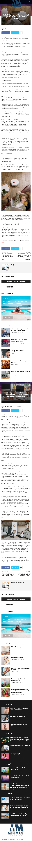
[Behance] (10, 836)
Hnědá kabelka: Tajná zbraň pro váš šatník (19, 725)
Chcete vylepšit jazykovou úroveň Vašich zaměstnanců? (20, 799)
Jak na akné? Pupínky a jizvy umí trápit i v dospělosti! (19, 709)
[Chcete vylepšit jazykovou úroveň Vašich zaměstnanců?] (5, 800)
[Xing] (22, 836)
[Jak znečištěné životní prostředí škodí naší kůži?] (5, 778)
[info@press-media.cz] (2, 29)
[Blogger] (12, 836)
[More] (21, 32)
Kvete (12, 354)
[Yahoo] (20, 836)
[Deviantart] (18, 836)
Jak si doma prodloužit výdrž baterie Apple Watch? (19, 340)
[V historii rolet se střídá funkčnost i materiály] (5, 375)
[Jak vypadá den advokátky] (5, 718)
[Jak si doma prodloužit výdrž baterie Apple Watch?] (5, 343)
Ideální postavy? (15, 754)
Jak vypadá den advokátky (17, 716)
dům (2, 242)
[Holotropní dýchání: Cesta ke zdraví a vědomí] (5, 770)
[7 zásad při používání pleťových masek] (5, 353)
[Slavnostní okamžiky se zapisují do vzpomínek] (5, 364)
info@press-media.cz (9, 29)
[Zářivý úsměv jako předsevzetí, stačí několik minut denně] (5, 332)
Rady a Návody (16, 12)
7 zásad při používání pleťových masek (19, 351)
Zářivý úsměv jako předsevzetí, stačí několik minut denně (19, 330)
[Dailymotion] (14, 836)
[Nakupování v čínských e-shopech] (5, 748)
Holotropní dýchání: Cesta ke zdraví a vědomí (18, 769)
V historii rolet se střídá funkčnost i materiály (20, 372)
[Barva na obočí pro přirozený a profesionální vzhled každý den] (5, 808)
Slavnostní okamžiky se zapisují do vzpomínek (20, 361)
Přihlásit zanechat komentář (16, 281)
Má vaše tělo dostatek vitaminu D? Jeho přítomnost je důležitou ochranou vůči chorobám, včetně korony (19, 786)
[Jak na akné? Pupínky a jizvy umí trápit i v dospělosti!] (5, 710)
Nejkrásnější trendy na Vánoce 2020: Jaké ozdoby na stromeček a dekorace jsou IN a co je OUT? (7, 256)
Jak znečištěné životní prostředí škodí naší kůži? (19, 777)
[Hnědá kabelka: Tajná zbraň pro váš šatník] (5, 726)
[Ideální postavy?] (5, 756)
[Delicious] (16, 836)
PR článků (21, 838)
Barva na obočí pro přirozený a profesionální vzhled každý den (19, 807)
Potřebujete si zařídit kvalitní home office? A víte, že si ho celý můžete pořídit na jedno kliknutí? (24, 256)
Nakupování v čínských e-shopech (20, 746)
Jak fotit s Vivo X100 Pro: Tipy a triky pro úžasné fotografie (19, 815)
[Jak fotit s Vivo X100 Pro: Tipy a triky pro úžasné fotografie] (5, 816)
